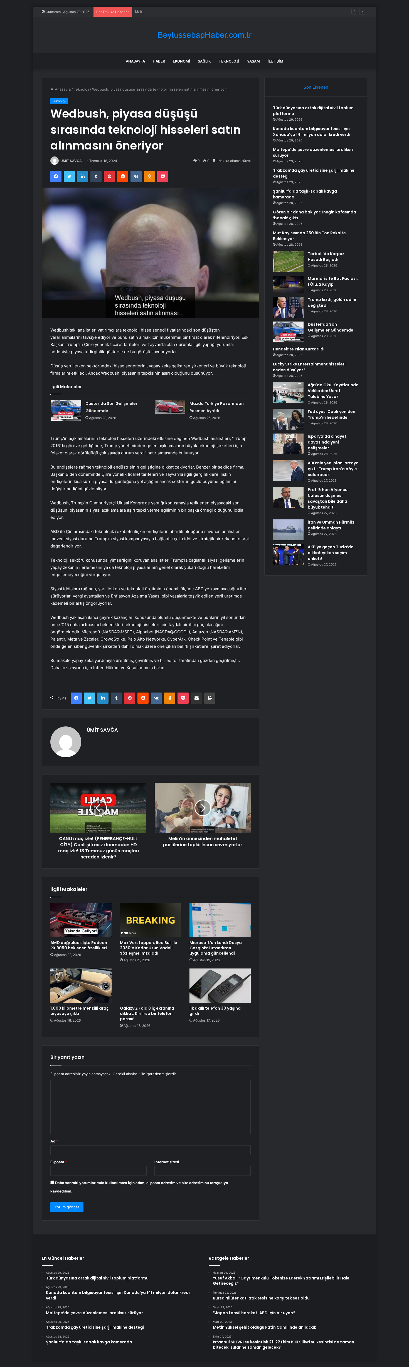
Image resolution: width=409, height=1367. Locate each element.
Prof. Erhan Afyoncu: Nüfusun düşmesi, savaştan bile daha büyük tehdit (328, 498)
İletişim (275, 61)
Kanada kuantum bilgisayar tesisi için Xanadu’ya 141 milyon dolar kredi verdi (311, 131)
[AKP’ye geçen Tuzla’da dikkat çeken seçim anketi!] (288, 554)
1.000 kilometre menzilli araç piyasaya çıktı (79, 1010)
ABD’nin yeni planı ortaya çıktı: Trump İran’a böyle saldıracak (333, 468)
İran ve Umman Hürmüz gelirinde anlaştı (331, 525)
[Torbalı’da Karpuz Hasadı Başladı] (288, 261)
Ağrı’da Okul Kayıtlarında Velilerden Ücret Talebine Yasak (333, 390)
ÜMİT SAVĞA (71, 161)
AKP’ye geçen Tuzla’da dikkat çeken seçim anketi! (331, 552)
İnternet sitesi (166, 1162)
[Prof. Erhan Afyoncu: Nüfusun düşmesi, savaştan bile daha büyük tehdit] (288, 497)
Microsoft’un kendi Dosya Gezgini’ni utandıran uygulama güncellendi (215, 948)
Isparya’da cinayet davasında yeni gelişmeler (327, 442)
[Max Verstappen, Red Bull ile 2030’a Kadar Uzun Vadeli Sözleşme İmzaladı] (150, 920)
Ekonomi (181, 61)
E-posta (58, 1162)
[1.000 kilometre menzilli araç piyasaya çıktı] (81, 985)
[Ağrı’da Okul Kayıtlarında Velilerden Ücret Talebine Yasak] (288, 392)
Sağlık (204, 61)
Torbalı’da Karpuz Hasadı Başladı (326, 256)
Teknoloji (229, 61)
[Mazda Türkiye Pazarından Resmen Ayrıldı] (170, 407)
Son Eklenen (316, 87)
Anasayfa (135, 61)
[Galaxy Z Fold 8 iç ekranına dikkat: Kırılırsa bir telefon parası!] (150, 985)
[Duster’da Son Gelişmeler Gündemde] (66, 410)
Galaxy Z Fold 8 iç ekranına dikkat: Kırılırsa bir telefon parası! (147, 1013)
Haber (159, 61)
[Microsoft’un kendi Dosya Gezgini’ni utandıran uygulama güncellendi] (220, 920)
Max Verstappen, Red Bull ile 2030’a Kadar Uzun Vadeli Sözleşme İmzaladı (148, 948)
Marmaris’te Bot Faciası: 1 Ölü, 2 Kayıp (333, 281)
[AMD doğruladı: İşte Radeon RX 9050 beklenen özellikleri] (81, 920)
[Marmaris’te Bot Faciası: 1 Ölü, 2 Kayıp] (288, 284)
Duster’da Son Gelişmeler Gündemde (330, 327)
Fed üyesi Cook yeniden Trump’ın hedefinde (331, 414)
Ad (54, 1141)
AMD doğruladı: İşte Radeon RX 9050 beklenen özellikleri (78, 945)
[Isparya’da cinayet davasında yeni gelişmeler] (288, 444)
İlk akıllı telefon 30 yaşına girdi (215, 1010)
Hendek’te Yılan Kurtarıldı (298, 349)
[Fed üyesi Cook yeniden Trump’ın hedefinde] (288, 419)
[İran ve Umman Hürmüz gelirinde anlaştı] (288, 529)
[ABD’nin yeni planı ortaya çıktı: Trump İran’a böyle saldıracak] (288, 470)
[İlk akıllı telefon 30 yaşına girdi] (220, 985)
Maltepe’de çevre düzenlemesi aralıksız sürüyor (176, 11)
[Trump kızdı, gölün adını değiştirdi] (288, 307)
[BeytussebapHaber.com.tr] (204, 35)
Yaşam (253, 61)
